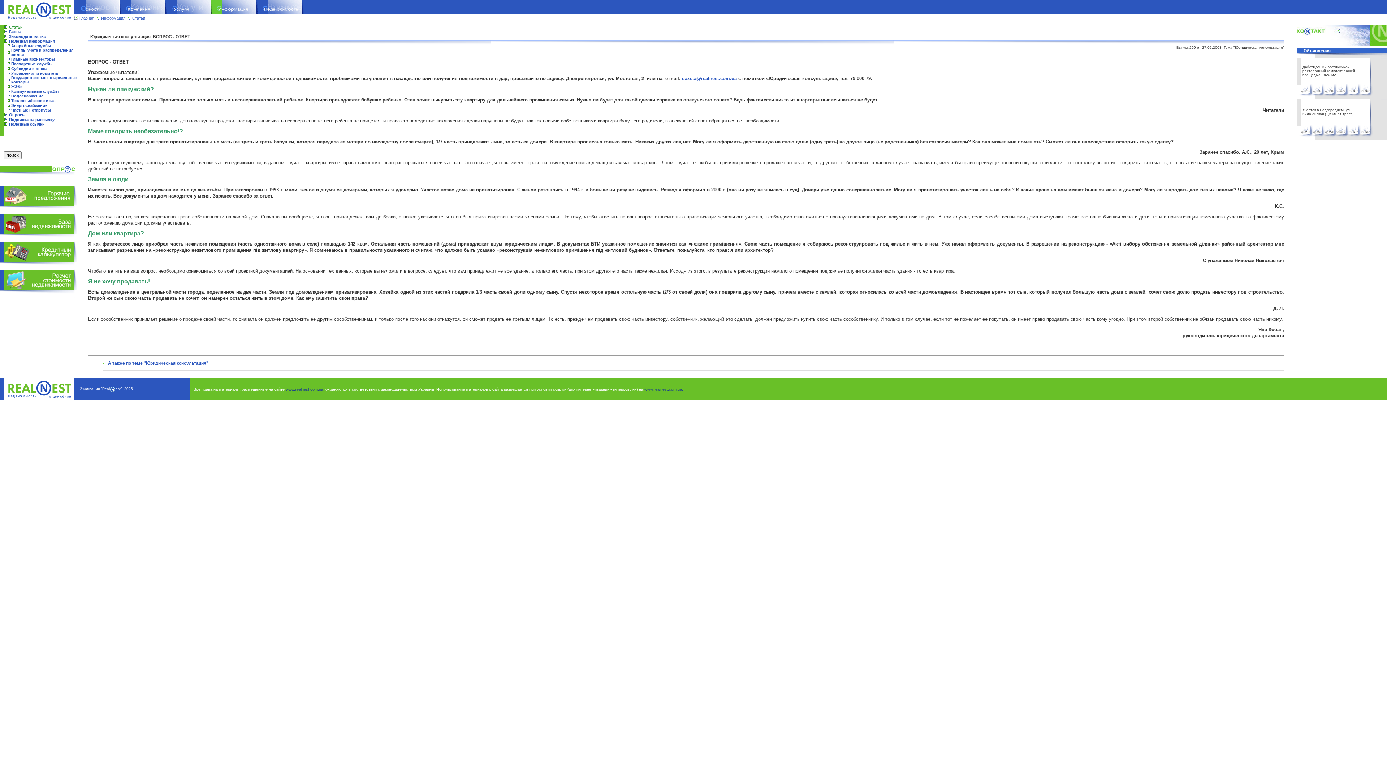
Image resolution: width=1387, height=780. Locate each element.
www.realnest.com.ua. (663, 389)
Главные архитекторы (33, 59)
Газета (15, 32)
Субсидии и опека (29, 68)
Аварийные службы (31, 46)
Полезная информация (32, 41)
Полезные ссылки (27, 124)
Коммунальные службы (35, 91)
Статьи (138, 18)
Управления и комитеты (35, 73)
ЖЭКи (17, 86)
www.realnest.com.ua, (305, 389)
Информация (113, 18)
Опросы (17, 115)
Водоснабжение (27, 96)
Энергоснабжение (29, 105)
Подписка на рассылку (32, 119)
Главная (86, 18)
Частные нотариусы (31, 110)
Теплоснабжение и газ (33, 101)
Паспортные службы (31, 64)
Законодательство (27, 36)
